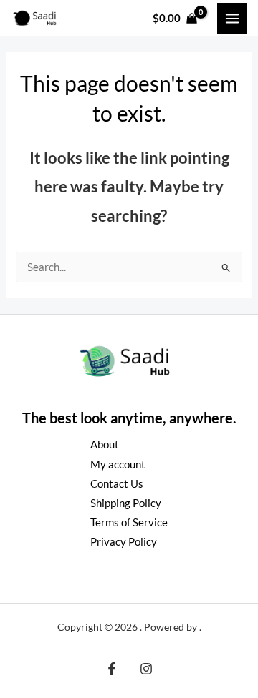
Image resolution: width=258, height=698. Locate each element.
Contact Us (116, 484)
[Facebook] (111, 668)
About (104, 444)
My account (117, 464)
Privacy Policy (123, 542)
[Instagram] (146, 668)
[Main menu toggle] (232, 18)
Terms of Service (129, 522)
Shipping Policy (125, 503)
